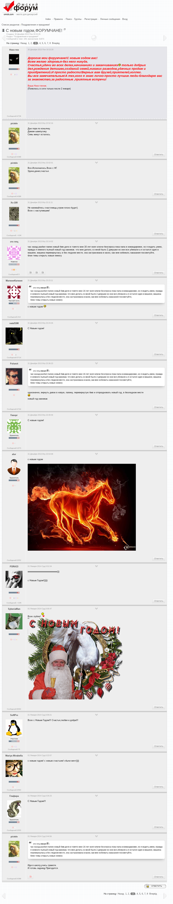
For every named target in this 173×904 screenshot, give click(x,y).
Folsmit (14, 363)
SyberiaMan (14, 609)
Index (48, 19)
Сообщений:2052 (14, 560)
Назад (23, 43)
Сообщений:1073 (14, 448)
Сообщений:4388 (14, 157)
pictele (14, 123)
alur (14, 454)
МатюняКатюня (14, 280)
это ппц (14, 241)
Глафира (14, 796)
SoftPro (14, 715)
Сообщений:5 (14, 274)
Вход (125, 19)
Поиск (69, 19)
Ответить (158, 154)
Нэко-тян (14, 50)
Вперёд (56, 43)
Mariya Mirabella (14, 755)
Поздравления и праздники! (35, 24)
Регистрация (90, 19)
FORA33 (14, 566)
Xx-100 (14, 202)
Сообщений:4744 (14, 409)
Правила (58, 19)
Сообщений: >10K (14, 235)
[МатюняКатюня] (36, 273)
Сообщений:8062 (14, 709)
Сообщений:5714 (14, 357)
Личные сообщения (110, 19)
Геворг (14, 415)
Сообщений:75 (14, 749)
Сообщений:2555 (14, 830)
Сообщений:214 (14, 317)
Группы (77, 19)
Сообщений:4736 (14, 116)
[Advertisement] (89, 103)
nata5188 (14, 323)
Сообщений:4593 (14, 790)
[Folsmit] (42, 273)
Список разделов (10, 24)
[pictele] (30, 273)
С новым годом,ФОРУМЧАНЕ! (34, 30)
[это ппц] (30, 877)
